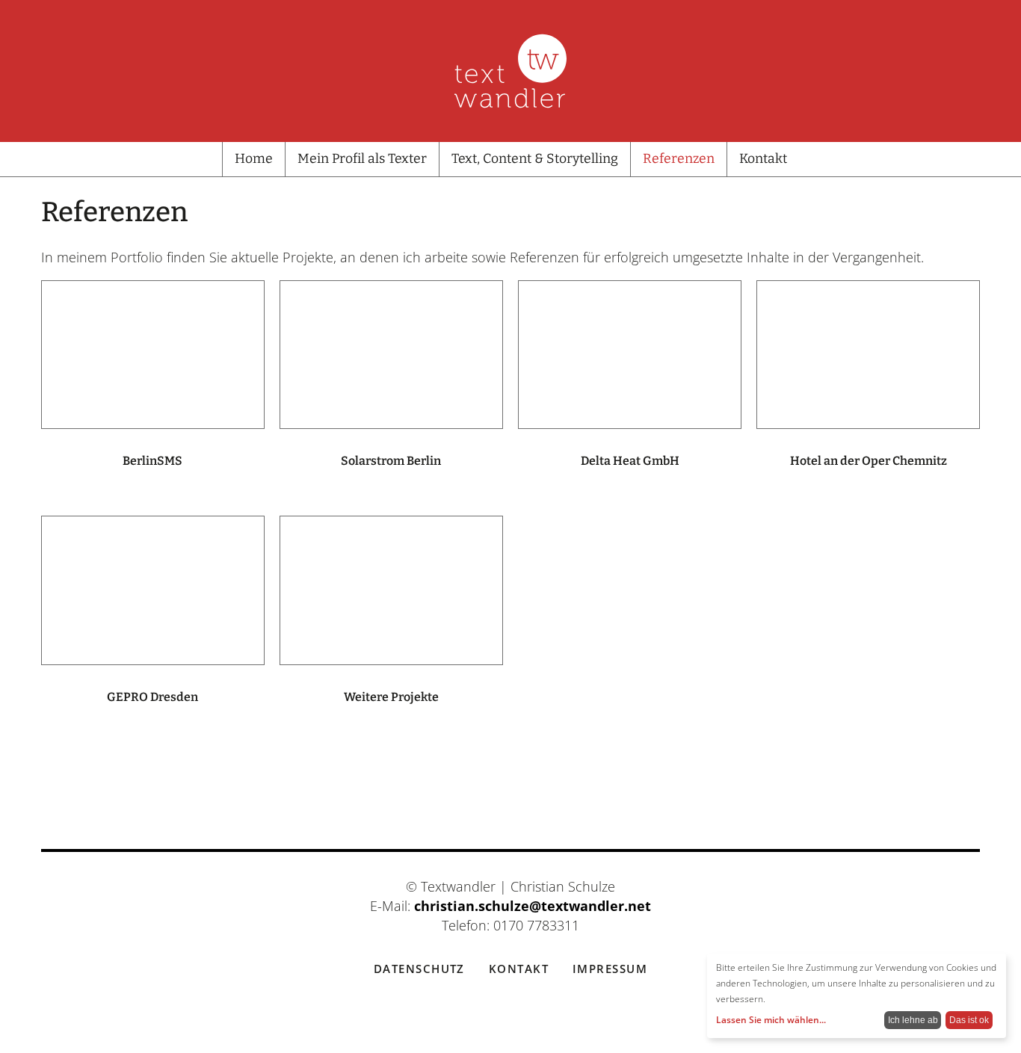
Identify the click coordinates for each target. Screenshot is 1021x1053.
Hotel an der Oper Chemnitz (868, 461)
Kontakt (519, 968)
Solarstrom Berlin (391, 461)
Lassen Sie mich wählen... (771, 1019)
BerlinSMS (152, 461)
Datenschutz (419, 968)
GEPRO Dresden (152, 697)
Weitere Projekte (391, 697)
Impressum (610, 968)
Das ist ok (969, 1020)
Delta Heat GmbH (630, 461)
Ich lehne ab (913, 1020)
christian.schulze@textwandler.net (532, 906)
